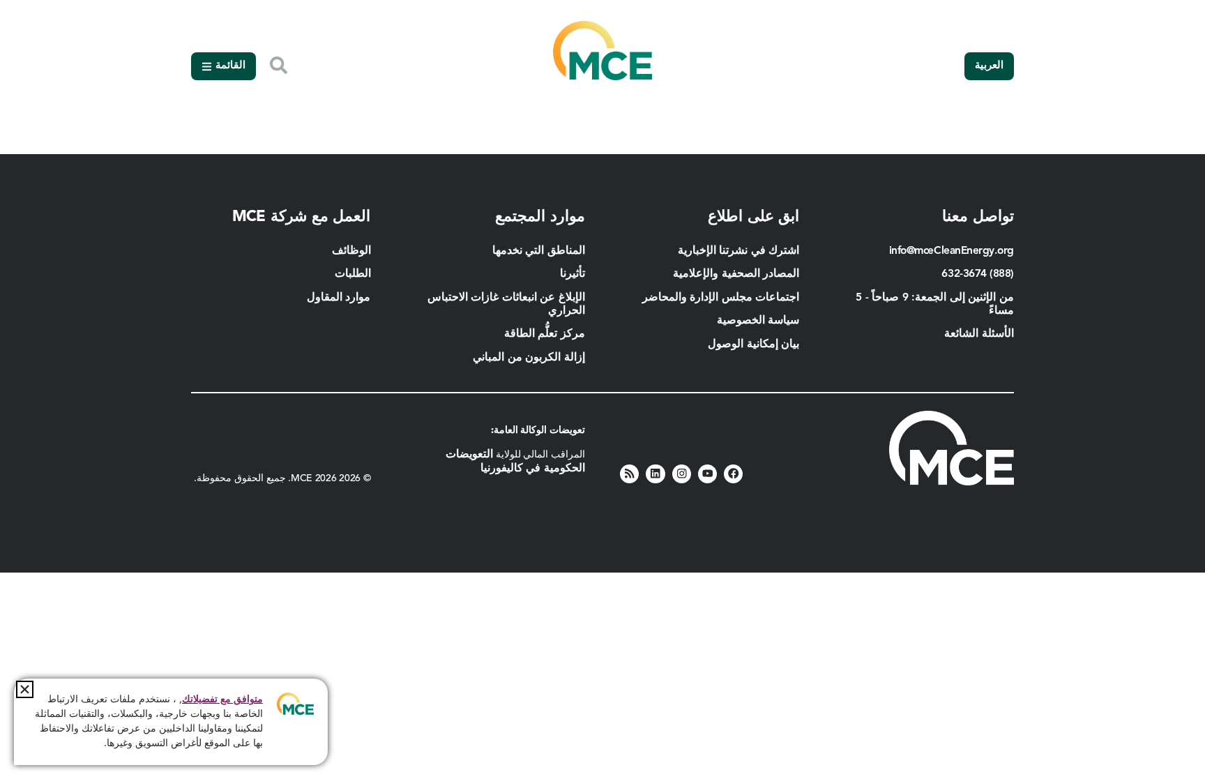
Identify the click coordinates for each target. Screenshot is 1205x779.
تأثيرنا (572, 274)
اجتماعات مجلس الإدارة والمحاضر (721, 297)
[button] (25, 689)
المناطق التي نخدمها (538, 251)
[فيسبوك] (733, 473)
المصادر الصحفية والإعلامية (736, 274)
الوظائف (351, 251)
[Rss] (629, 473)
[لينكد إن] (655, 473)
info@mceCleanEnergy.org (951, 251)
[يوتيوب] (707, 473)
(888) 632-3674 (977, 274)
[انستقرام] (681, 473)
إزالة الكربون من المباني (529, 357)
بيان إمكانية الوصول (753, 344)
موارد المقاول (336, 297)
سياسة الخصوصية (758, 320)
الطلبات (353, 274)
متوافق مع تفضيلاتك (222, 699)
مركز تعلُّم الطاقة (544, 334)
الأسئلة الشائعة (979, 334)
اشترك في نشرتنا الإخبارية (739, 251)
